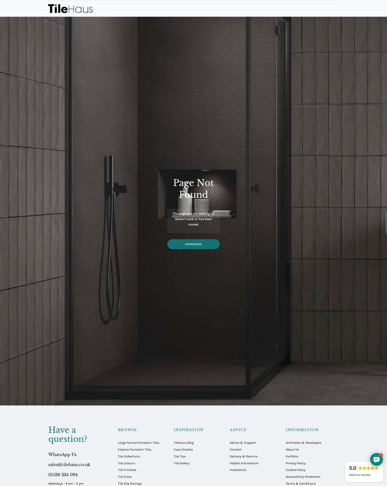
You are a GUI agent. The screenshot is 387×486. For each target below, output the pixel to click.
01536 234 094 (63, 474)
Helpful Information (244, 463)
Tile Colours (126, 463)
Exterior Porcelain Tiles (134, 449)
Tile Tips (180, 456)
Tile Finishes (127, 470)
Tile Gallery (181, 463)
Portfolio (292, 456)
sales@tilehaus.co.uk (69, 464)
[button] (376, 459)
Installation (238, 470)
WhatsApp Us (62, 454)
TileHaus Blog (184, 443)
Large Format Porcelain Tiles (138, 443)
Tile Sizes (125, 477)
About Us (292, 449)
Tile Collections (129, 456)
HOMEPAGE (193, 244)
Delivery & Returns (244, 456)
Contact (235, 449)
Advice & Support (243, 443)
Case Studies (183, 449)
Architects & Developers (303, 443)
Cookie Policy (295, 470)
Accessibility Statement (303, 477)
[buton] (71, 8)
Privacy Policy (296, 463)
